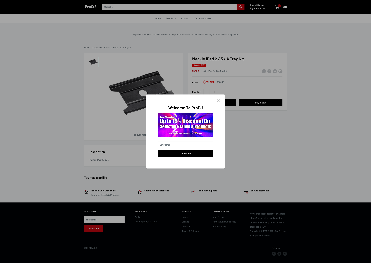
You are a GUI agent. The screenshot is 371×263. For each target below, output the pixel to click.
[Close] (218, 100)
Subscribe (185, 153)
